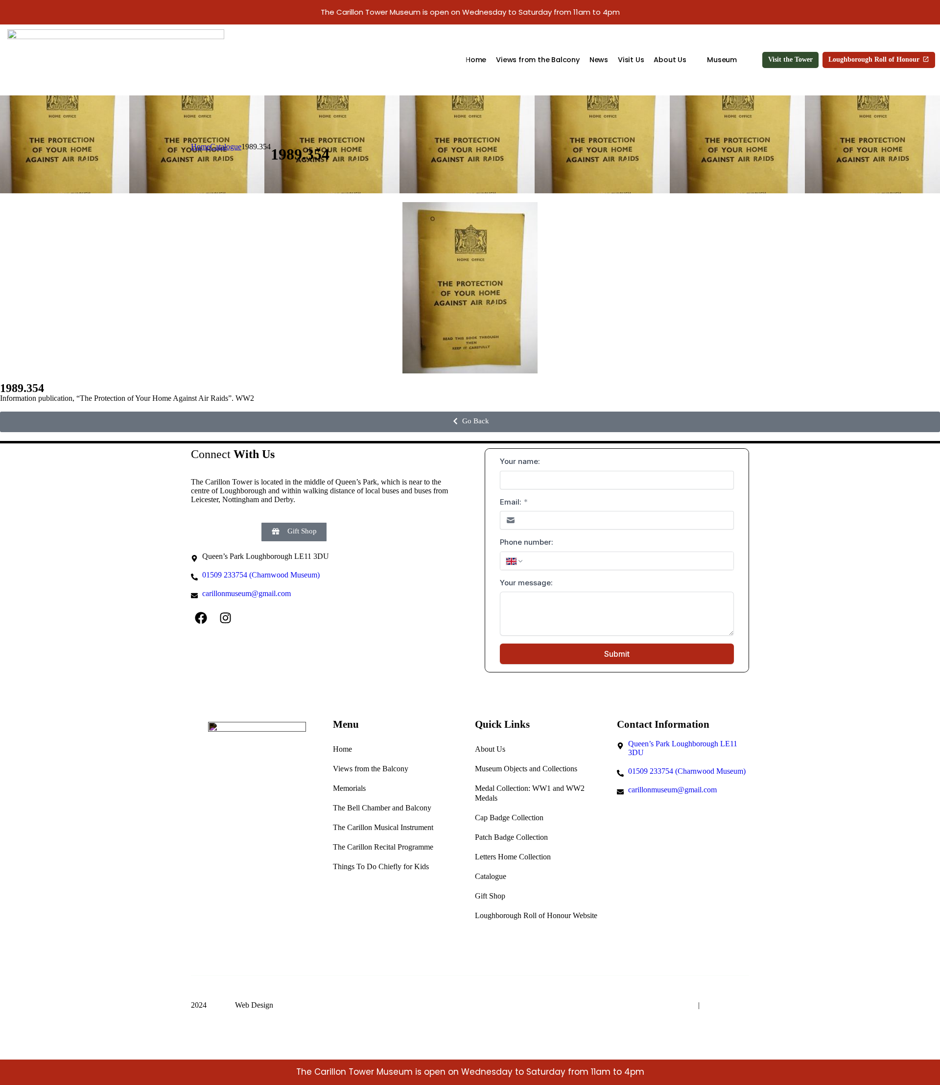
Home (476, 60)
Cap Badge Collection (509, 817)
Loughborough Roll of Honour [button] (873, 59)
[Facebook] (201, 617)
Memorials (349, 788)
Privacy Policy (725, 1005)
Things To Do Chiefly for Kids (381, 866)
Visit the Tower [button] (790, 59)
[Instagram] (225, 617)
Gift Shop (490, 896)
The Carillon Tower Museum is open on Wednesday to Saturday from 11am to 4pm (470, 12)
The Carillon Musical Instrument (383, 827)
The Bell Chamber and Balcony (382, 808)
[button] (470, 422)
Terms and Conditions (659, 1005)
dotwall (221, 1005)
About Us (670, 60)
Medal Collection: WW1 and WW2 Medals (530, 793)
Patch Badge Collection (511, 837)
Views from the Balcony (538, 60)
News (598, 60)
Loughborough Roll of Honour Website (536, 915)
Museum (722, 60)
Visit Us (631, 60)
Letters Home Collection (513, 857)
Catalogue (490, 876)
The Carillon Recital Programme (383, 847)
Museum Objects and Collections (526, 768)
